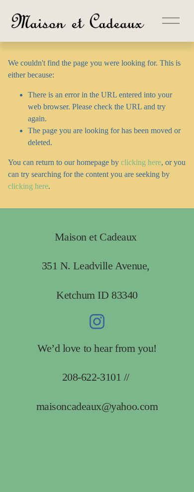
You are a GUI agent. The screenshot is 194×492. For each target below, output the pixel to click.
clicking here (141, 162)
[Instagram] (97, 321)
